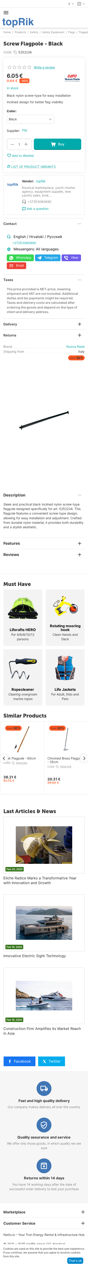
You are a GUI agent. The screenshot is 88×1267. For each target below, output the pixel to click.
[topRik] (18, 22)
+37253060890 (24, 243)
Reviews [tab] (11, 554)
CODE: (7, 52)
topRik (41, 181)
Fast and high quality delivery (44, 1100)
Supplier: (13, 131)
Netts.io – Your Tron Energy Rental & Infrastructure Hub (44, 1235)
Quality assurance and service (44, 1137)
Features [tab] (11, 543)
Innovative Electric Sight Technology (34, 956)
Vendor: (28, 181)
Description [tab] (14, 495)
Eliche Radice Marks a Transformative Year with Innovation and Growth (39, 880)
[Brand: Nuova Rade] (72, 77)
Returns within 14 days (44, 1178)
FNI (24, 130)
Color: (11, 111)
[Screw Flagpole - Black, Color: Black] (44, 419)
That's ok (75, 1260)
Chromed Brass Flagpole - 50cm (35, 760)
